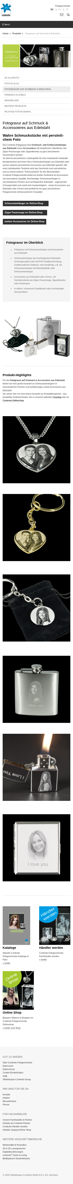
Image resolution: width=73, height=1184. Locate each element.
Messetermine (9, 1101)
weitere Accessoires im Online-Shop (24, 221)
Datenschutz (9, 1069)
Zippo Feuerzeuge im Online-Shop (25, 212)
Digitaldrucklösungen (13, 1152)
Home (6, 33)
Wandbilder (11, 100)
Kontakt (6, 1094)
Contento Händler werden (15, 1126)
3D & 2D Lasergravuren (14, 1148)
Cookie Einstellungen (13, 1072)
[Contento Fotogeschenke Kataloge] (18, 925)
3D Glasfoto (11, 78)
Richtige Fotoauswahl (17, 111)
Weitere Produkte (15, 106)
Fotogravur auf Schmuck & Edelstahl (27, 89)
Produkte (16, 33)
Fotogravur (21, 145)
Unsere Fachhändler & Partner (17, 1120)
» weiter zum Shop (12, 1028)
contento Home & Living (15, 1155)
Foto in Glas (11, 83)
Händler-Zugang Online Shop (17, 1130)
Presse (6, 1104)
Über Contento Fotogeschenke (17, 1062)
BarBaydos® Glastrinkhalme (16, 1158)
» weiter (6, 963)
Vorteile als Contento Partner (16, 1123)
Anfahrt (6, 1098)
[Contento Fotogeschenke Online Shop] (18, 990)
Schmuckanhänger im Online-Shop (26, 203)
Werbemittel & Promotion (15, 1145)
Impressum (8, 1066)
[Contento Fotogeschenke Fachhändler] (54, 925)
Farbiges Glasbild (15, 95)
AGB (5, 1076)
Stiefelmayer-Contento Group (17, 1079)
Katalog (57, 397)
